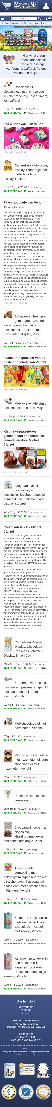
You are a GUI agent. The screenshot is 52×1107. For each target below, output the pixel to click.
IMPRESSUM (26, 1034)
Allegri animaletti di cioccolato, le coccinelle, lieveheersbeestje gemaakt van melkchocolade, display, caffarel (24, 494)
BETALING (26, 1010)
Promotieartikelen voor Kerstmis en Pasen (22, 23)
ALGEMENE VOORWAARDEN (26, 1040)
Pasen (43, 23)
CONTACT (26, 1013)
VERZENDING (26, 1007)
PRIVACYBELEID (26, 1037)
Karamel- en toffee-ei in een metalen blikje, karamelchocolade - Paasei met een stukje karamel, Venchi (26, 967)
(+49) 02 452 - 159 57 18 (26, 1024)
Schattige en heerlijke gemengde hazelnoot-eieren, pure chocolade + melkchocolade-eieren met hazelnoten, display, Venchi (25, 325)
